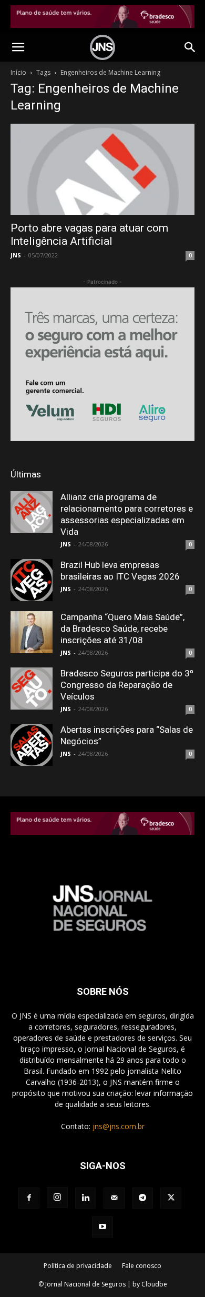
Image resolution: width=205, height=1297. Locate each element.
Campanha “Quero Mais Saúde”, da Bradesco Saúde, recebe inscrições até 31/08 (122, 628)
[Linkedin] (85, 1198)
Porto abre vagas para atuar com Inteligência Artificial (89, 234)
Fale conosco (141, 1265)
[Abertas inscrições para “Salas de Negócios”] (32, 745)
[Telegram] (142, 1198)
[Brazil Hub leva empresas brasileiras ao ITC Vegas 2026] (32, 580)
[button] (18, 47)
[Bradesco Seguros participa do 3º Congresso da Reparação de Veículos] (32, 688)
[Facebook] (28, 1198)
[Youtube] (102, 1227)
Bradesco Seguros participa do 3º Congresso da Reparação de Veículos (126, 685)
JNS (16, 255)
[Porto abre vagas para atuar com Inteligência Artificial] (102, 169)
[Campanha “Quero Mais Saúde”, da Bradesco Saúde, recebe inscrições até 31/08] (32, 632)
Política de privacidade (78, 1265)
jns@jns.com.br (119, 1126)
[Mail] (114, 1198)
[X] (170, 1198)
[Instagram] (57, 1197)
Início (18, 72)
